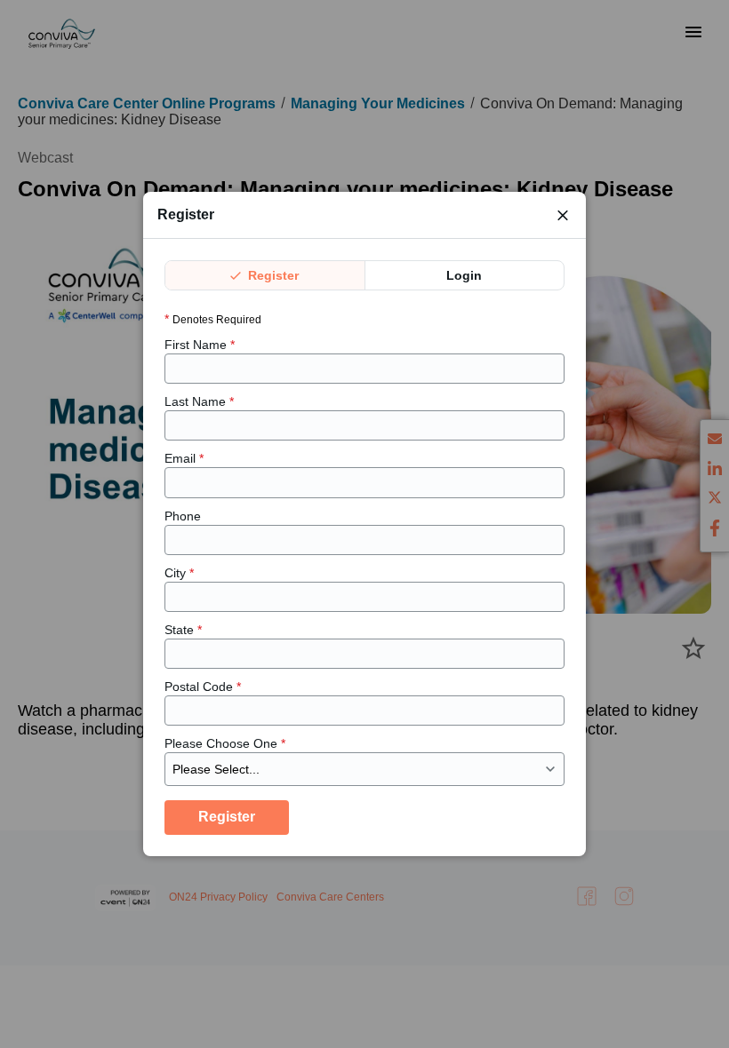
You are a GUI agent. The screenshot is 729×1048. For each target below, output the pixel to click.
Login (464, 275)
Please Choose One (224, 743)
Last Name (199, 401)
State (183, 630)
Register (271, 275)
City (179, 573)
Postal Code (202, 686)
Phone (182, 516)
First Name (199, 344)
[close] (563, 215)
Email (184, 458)
